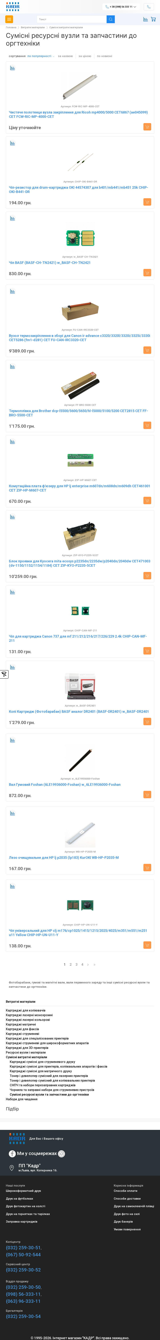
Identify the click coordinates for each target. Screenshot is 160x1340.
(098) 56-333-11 (23, 1294)
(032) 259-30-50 (23, 1287)
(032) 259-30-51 (23, 1247)
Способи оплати (125, 1191)
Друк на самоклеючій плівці (134, 1206)
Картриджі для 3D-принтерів (27, 1048)
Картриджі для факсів (22, 1029)
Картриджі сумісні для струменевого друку (42, 1062)
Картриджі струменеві (22, 1034)
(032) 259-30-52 (23, 1270)
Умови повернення (127, 1229)
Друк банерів (123, 1221)
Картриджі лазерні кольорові (28, 1020)
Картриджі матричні (21, 1024)
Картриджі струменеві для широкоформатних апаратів (47, 1043)
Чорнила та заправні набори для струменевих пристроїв (52, 1090)
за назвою (65, 56)
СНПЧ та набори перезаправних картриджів (43, 1085)
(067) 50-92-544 (23, 1254)
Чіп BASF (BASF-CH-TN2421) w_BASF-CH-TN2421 (50, 263)
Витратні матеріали (20, 1001)
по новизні (104, 56)
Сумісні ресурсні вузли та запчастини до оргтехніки (49, 1094)
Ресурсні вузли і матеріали (26, 1052)
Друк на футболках (19, 1198)
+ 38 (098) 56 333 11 (121, 6)
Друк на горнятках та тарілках (28, 1214)
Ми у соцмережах (37, 1153)
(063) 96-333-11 (23, 1301)
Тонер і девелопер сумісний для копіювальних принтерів (52, 1080)
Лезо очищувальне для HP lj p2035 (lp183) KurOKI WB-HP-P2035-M (64, 857)
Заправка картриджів (21, 1221)
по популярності (40, 56)
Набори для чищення (21, 1099)
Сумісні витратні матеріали (26, 1057)
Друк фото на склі (127, 1214)
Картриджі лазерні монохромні (29, 1015)
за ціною (85, 56)
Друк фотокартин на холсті (25, 1206)
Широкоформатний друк (23, 1191)
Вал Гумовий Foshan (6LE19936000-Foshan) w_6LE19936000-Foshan (65, 784)
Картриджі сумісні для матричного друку (41, 1071)
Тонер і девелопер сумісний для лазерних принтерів (49, 1076)
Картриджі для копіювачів (25, 1010)
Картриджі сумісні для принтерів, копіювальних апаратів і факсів (58, 1066)
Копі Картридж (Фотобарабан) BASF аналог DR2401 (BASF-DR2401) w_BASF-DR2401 (79, 711)
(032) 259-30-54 (23, 1316)
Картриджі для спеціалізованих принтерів (37, 1038)
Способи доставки (127, 1198)
